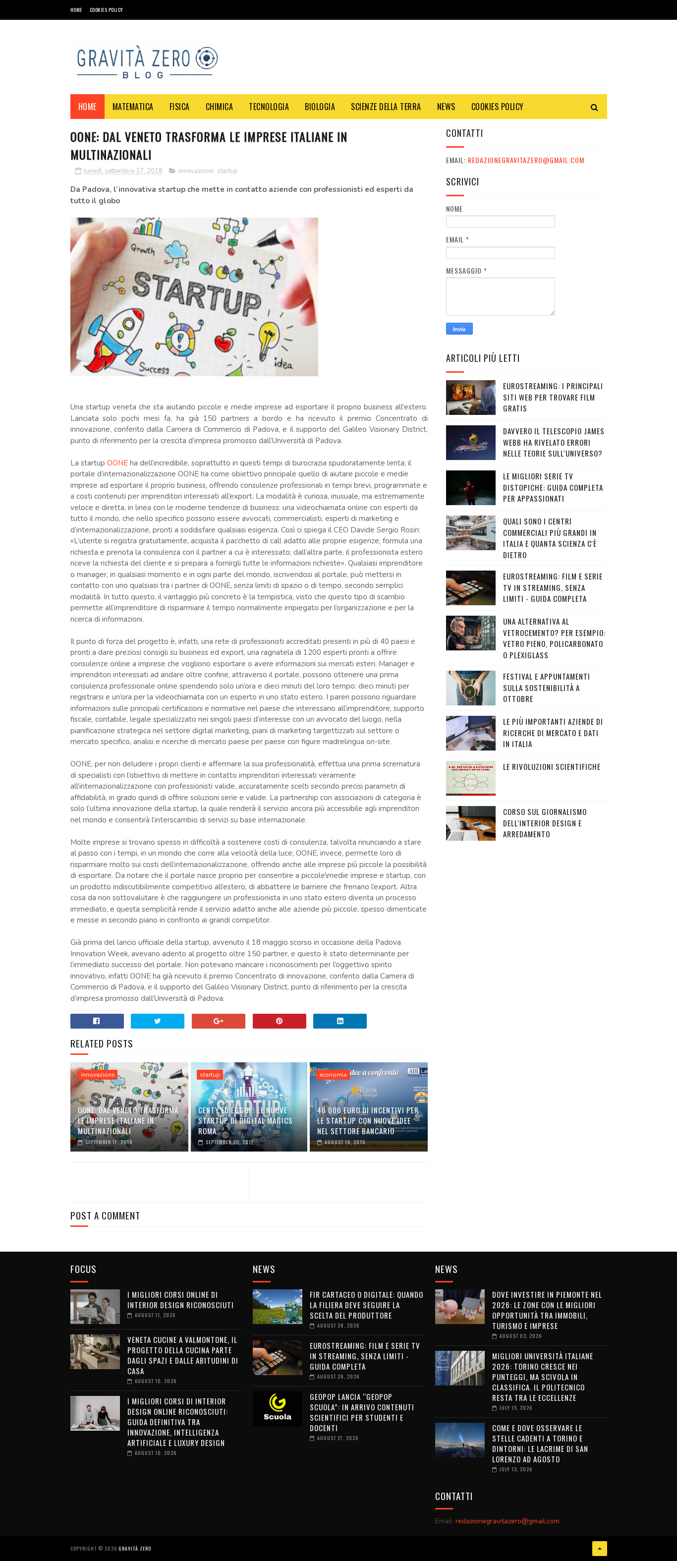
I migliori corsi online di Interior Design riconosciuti (180, 1299)
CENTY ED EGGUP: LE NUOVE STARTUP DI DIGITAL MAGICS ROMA (245, 1120)
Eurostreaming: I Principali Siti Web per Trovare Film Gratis (553, 396)
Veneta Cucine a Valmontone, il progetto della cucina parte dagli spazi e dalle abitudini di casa (182, 1355)
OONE (117, 463)
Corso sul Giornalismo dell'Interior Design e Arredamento (545, 822)
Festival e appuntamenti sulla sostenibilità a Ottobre (546, 687)
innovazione (195, 171)
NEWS (446, 107)
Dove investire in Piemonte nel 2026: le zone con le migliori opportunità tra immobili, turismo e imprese (547, 1310)
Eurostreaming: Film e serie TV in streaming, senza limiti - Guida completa (553, 587)
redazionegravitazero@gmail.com (526, 160)
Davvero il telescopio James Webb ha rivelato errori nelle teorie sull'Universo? (554, 442)
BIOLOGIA (320, 107)
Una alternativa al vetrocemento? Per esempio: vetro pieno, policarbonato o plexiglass (554, 638)
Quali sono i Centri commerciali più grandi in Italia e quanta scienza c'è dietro (550, 538)
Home (76, 9)
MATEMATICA (133, 107)
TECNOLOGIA (269, 107)
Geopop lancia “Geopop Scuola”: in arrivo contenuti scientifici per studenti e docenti (362, 1412)
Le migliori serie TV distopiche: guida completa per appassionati (553, 487)
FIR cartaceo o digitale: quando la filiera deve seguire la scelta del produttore (366, 1305)
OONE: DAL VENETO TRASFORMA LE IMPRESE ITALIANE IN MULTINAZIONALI (128, 1120)
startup (227, 171)
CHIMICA (219, 107)
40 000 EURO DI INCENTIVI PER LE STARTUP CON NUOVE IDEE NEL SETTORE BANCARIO (368, 1120)
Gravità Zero (134, 1548)
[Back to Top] (599, 1548)
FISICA (179, 107)
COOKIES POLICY (106, 9)
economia (333, 1075)
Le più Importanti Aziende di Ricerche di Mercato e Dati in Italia (553, 732)
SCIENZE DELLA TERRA (386, 107)
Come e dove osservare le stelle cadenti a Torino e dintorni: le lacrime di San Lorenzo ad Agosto (540, 1443)
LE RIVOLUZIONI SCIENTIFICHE (552, 766)
